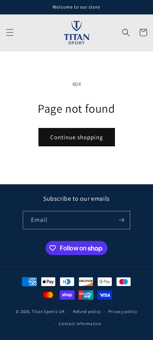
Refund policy (87, 311)
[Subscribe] (121, 220)
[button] (9, 32)
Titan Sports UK (48, 311)
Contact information (80, 323)
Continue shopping (76, 137)
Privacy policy (122, 311)
